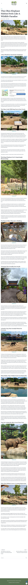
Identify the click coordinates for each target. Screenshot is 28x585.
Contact (19, 580)
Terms (17, 580)
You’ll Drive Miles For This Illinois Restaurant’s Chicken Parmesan (21, 551)
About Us (8, 580)
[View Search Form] (26, 3)
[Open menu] (1, 3)
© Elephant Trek (14, 74)
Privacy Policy (13, 580)
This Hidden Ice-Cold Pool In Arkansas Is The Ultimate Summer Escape (6, 551)
